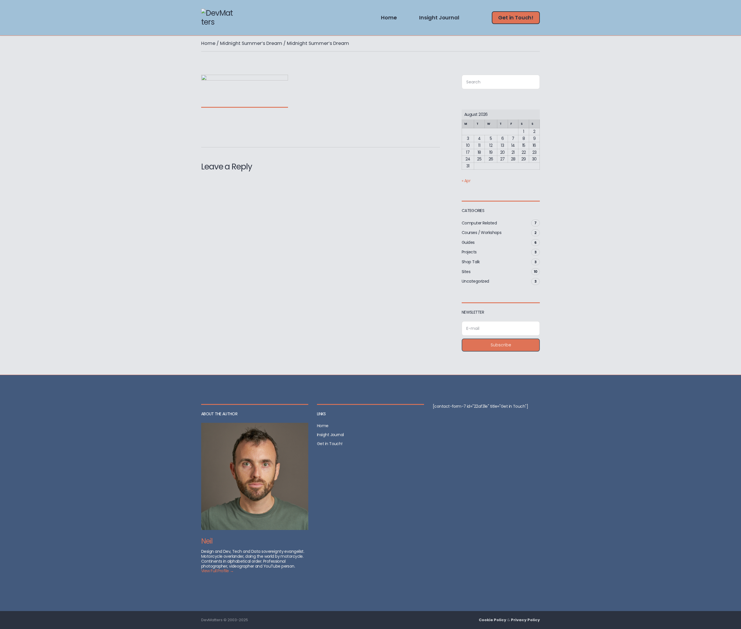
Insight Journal (439, 17)
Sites (466, 272)
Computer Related (479, 223)
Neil (206, 541)
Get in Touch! (515, 17)
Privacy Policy (525, 620)
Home (389, 17)
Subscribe (501, 345)
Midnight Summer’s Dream (251, 43)
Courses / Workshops (481, 232)
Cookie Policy (492, 620)
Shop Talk (471, 262)
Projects (469, 252)
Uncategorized (475, 281)
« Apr (466, 181)
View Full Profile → (217, 571)
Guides (468, 242)
